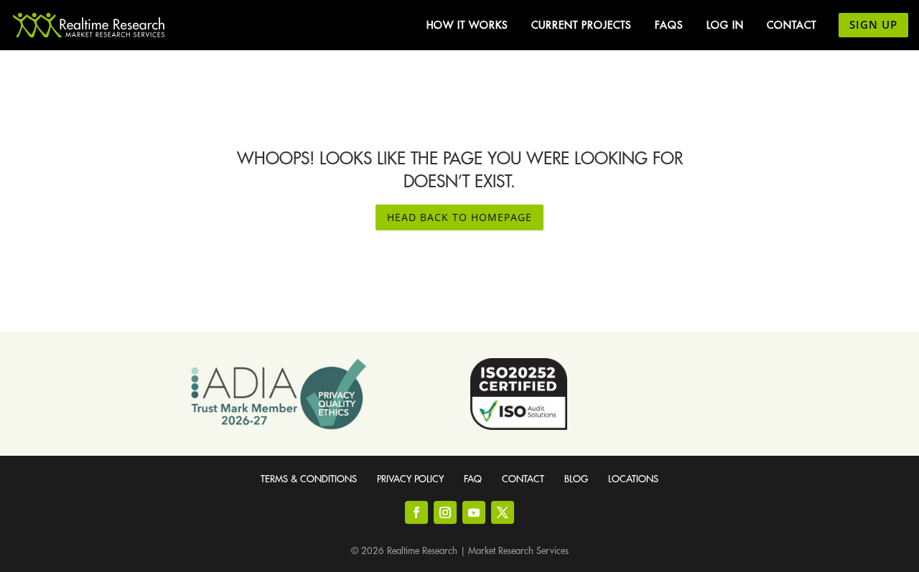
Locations (633, 479)
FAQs (669, 25)
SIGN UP (873, 24)
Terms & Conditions (309, 479)
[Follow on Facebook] (416, 512)
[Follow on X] (502, 512)
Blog (576, 479)
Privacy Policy (410, 479)
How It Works (467, 25)
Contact (791, 25)
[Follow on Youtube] (473, 512)
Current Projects (581, 25)
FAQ (473, 479)
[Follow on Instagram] (445, 512)
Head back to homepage (459, 217)
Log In (725, 25)
